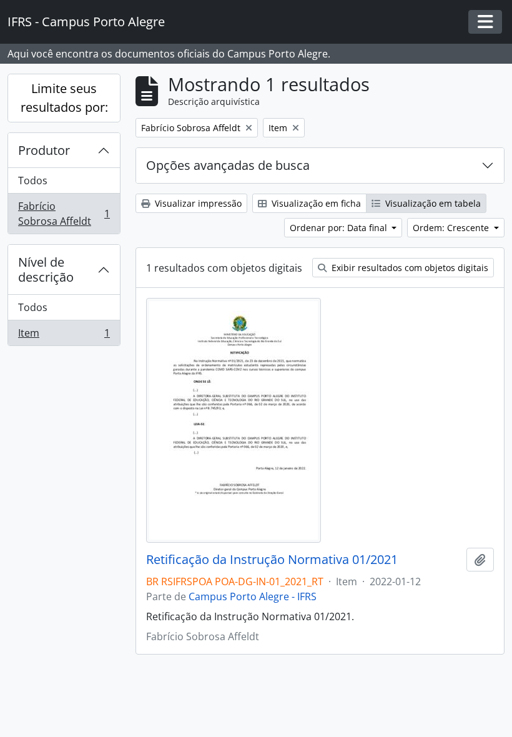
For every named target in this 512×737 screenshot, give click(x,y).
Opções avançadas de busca (228, 165)
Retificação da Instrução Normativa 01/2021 (272, 559)
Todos (32, 180)
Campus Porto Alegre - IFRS (253, 596)
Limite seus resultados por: (64, 98)
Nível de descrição (46, 269)
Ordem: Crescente (452, 228)
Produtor (44, 150)
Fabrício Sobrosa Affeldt (63, 213)
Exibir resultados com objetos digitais (408, 268)
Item (63, 335)
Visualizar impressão (197, 203)
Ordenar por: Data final (340, 228)
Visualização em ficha (315, 203)
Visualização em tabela (432, 203)
